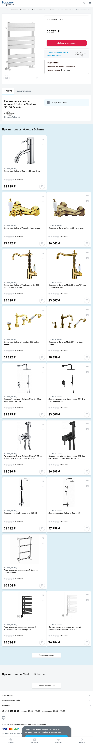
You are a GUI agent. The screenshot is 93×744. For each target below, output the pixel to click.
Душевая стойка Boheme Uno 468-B (64, 513)
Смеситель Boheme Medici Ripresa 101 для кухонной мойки (67, 286)
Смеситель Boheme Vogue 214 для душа (22, 228)
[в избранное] (37, 78)
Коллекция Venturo (54, 55)
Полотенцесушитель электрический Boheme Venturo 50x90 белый (64, 628)
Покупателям (7, 696)
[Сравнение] (35, 740)
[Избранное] (58, 740)
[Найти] (84, 3)
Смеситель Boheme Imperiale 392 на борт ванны (22, 343)
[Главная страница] (8, 3)
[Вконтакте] (3, 718)
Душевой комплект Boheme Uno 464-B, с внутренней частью (66, 400)
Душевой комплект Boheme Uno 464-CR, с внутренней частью (22, 400)
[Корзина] (82, 740)
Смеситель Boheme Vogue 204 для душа (66, 228)
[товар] (24, 150)
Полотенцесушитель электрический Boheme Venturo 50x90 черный (20, 628)
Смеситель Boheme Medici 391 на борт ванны (65, 343)
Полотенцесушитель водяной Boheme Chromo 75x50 (21, 571)
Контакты (6, 705)
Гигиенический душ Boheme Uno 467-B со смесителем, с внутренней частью (66, 457)
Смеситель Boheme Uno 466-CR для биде (22, 171)
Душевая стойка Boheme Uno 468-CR (20, 513)
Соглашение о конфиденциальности (17, 733)
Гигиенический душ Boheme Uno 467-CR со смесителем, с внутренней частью (23, 457)
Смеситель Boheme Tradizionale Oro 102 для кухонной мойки (21, 286)
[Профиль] (11, 740)
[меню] (89, 3)
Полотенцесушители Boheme (57, 52)
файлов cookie (56, 732)
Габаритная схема (59, 102)
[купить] (42, 186)
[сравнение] (7, 78)
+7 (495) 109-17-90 (10, 711)
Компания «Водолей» (11, 700)
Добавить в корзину (66, 43)
